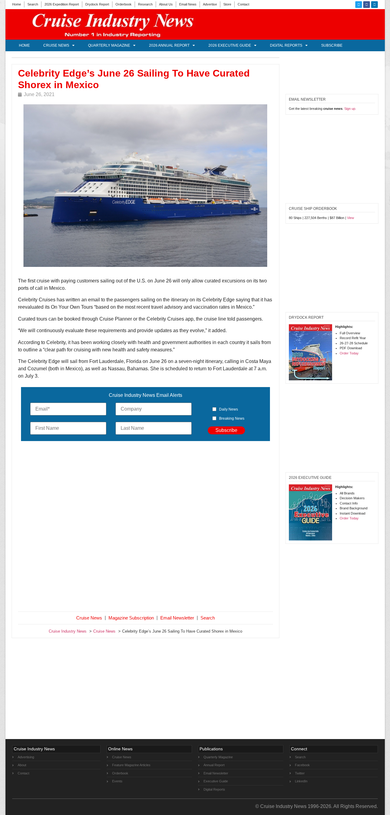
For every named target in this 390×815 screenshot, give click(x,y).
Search (32, 4)
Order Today (349, 353)
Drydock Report (97, 4)
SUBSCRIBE (331, 45)
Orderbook (123, 4)
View (350, 218)
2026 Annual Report (169, 45)
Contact (243, 4)
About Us (166, 4)
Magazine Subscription (131, 617)
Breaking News (231, 418)
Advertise (210, 4)
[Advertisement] (145, 527)
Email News (188, 4)
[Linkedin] (374, 4)
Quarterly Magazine (109, 45)
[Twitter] (358, 4)
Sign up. (350, 108)
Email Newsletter (177, 617)
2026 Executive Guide (229, 45)
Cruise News (56, 45)
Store (227, 4)
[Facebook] (366, 4)
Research (145, 4)
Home (16, 4)
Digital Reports (286, 45)
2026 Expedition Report (61, 4)
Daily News (228, 409)
